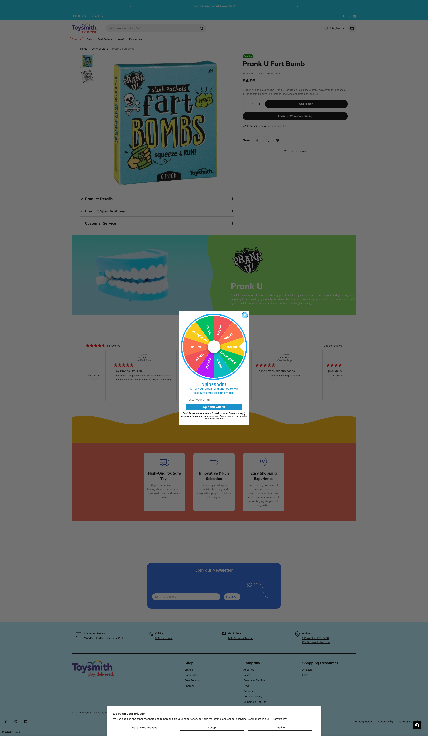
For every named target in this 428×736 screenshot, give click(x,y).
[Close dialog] (245, 315)
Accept (212, 727)
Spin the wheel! (214, 407)
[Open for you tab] (417, 725)
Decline (280, 727)
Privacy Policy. (278, 718)
